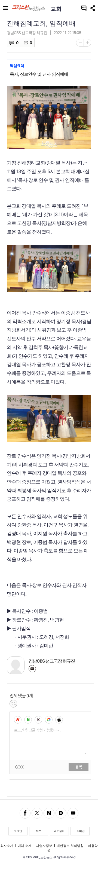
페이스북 (25, 813)
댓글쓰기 (83, 8)
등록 (78, 767)
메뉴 (5, 8)
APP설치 (59, 830)
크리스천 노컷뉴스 (28, 8)
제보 (38, 830)
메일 (32, 668)
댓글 (11, 42)
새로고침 (13, 703)
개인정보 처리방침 (70, 846)
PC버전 (80, 830)
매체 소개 (25, 846)
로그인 (18, 830)
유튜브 (73, 813)
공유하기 (93, 8)
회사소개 (6, 846)
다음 (61, 813)
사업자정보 (44, 846)
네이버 (49, 813)
